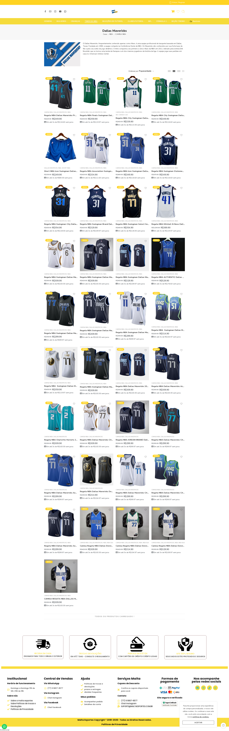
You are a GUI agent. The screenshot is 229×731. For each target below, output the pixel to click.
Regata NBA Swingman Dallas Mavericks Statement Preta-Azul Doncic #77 (61, 333)
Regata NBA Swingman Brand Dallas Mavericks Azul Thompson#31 (96, 224)
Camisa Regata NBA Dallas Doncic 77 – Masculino (132, 545)
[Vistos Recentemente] (223, 725)
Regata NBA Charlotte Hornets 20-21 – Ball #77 (61, 439)
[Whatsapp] (215, 687)
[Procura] (183, 11)
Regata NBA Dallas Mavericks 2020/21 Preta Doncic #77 (132, 386)
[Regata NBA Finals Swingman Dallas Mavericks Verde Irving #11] (96, 92)
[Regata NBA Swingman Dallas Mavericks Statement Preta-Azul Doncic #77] (61, 309)
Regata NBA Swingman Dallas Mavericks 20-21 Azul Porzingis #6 (132, 277)
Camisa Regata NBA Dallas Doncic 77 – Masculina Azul (96, 545)
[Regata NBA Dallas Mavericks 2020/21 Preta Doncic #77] (132, 363)
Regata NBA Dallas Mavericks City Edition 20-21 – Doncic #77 (96, 439)
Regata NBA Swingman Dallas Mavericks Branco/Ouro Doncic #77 (61, 386)
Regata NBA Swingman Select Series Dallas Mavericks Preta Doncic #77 (132, 224)
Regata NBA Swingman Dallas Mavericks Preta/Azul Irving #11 (96, 386)
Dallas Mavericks (60, 112)
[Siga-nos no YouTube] (60, 11)
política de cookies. (201, 717)
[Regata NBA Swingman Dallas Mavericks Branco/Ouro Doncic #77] (61, 363)
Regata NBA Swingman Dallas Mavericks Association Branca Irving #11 (132, 332)
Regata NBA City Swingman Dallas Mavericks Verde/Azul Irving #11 (168, 115)
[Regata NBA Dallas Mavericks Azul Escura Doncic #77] (168, 363)
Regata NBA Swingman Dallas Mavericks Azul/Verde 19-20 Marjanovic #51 (168, 330)
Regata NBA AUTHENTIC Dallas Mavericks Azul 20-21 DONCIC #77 (168, 277)
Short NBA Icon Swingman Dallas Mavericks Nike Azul (61, 171)
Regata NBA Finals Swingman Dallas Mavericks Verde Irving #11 (96, 115)
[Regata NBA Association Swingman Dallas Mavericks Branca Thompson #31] (96, 148)
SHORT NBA (66, 168)
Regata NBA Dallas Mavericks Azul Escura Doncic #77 (168, 386)
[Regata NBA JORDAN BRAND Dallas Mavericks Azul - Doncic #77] (132, 417)
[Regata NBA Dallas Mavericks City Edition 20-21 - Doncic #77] (96, 417)
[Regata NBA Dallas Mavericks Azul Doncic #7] (61, 523)
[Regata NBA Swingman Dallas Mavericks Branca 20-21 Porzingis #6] (61, 254)
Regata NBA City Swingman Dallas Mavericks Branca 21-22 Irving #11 (132, 118)
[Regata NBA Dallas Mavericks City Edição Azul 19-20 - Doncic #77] (168, 470)
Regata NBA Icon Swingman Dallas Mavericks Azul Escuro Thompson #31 (132, 171)
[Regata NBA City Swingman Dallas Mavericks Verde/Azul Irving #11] (168, 92)
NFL (150, 21)
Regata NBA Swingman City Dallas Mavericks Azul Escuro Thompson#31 (61, 224)
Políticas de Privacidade (114, 724)
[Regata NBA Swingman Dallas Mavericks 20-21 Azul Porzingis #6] (132, 254)
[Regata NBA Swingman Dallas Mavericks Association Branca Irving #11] (132, 308)
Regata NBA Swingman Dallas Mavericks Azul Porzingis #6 (96, 277)
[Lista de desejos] (74, 79)
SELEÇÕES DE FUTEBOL (112, 21)
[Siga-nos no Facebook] (45, 11)
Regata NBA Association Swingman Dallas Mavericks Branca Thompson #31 (96, 171)
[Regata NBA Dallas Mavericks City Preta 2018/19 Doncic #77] (168, 417)
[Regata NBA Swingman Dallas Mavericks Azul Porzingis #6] (96, 254)
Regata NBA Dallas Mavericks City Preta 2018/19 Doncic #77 (168, 439)
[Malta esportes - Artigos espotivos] (114, 12)
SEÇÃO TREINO (178, 21)
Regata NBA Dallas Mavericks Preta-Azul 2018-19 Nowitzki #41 (61, 115)
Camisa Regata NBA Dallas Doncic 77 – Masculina (168, 545)
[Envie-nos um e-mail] (50, 11)
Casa (105, 34)
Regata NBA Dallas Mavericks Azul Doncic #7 (61, 545)
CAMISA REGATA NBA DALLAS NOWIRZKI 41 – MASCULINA (61, 598)
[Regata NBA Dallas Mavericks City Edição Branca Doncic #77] (132, 470)
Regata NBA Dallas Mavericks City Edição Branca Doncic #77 (132, 492)
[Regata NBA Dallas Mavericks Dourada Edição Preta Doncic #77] (96, 470)
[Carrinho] (173, 11)
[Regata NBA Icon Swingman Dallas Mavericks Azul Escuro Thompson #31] (132, 148)
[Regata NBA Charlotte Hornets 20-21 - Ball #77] (61, 417)
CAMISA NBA (120, 34)
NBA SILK (110, 543)
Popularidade (145, 71)
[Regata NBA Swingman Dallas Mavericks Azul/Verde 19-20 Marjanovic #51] (168, 307)
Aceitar (198, 722)
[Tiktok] (209, 687)
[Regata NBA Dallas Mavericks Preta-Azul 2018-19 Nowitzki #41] (61, 92)
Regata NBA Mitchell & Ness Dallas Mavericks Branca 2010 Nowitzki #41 (168, 224)
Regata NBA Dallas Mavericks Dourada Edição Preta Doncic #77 (96, 491)
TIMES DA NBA (91, 21)
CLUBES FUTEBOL (135, 21)
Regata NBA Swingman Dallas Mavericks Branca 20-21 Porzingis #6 (61, 277)
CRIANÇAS (75, 21)
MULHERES (61, 21)
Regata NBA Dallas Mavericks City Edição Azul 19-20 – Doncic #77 (168, 492)
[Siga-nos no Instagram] (55, 11)
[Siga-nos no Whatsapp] (65, 11)
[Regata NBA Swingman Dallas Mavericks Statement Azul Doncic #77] (96, 307)
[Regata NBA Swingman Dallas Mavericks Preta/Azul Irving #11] (96, 364)
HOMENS (48, 21)
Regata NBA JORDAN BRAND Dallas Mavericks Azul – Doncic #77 (132, 439)
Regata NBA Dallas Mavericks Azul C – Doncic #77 (61, 492)
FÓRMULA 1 (161, 21)
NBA (111, 34)
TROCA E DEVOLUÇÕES (90, 653)
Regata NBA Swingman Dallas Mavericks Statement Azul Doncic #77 (96, 330)
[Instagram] (203, 687)
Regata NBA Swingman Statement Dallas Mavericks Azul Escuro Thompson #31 (168, 171)
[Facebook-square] (197, 687)
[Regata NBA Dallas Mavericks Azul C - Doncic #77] (61, 470)
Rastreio (195, 21)
